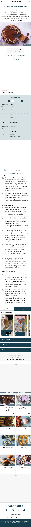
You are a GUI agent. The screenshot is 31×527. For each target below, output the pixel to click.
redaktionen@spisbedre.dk (17, 517)
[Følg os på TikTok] (24, 510)
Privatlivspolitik (9, 522)
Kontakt (3, 521)
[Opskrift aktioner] (13, 413)
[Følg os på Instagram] (12, 510)
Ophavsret (26, 521)
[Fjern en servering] (9, 101)
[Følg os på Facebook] (6, 510)
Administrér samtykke (20, 522)
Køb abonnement (18, 521)
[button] (7, 325)
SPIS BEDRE (15, 1)
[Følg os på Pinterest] (18, 510)
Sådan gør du (23, 309)
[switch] (4, 170)
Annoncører (9, 521)
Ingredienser (7, 309)
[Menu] (4, 1)
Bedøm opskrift (21, 55)
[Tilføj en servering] (22, 101)
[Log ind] (29, 1)
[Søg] (26, 1)
